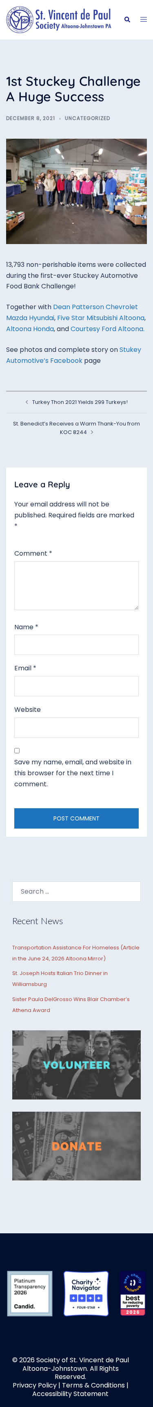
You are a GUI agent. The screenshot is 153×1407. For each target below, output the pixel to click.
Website (27, 709)
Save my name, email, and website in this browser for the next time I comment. (72, 773)
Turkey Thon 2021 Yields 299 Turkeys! (80, 402)
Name (26, 627)
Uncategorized (87, 118)
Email (25, 668)
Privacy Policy (35, 1385)
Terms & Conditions (93, 1385)
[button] (127, 19)
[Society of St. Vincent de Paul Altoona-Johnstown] (58, 19)
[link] (100, 318)
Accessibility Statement (70, 1393)
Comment (33, 553)
